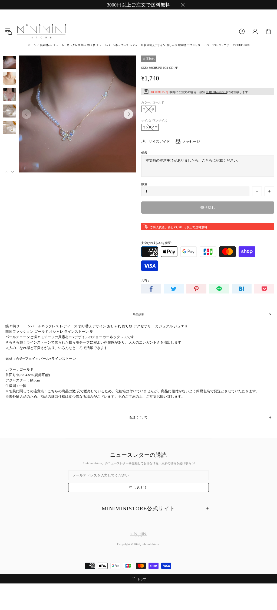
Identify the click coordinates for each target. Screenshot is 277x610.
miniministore (41, 31)
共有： (145, 280)
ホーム (32, 45)
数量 (144, 184)
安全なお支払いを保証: (156, 242)
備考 (144, 152)
